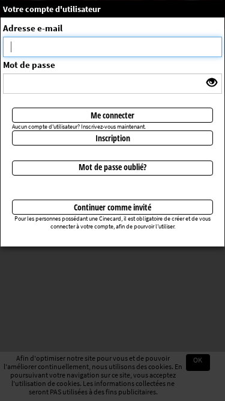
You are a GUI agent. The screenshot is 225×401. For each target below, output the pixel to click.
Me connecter (112, 115)
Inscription (112, 138)
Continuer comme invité (112, 207)
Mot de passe (29, 64)
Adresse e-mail (32, 28)
